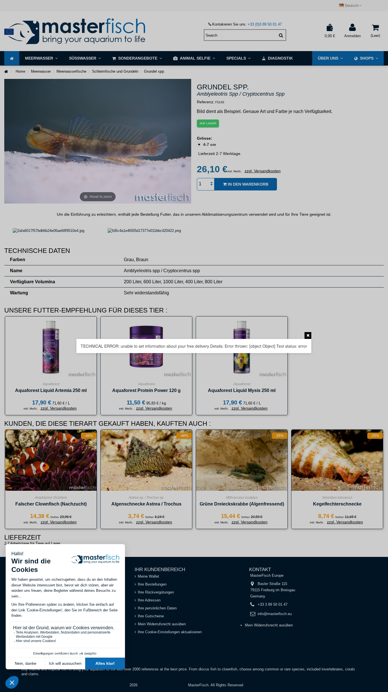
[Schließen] (307, 335)
